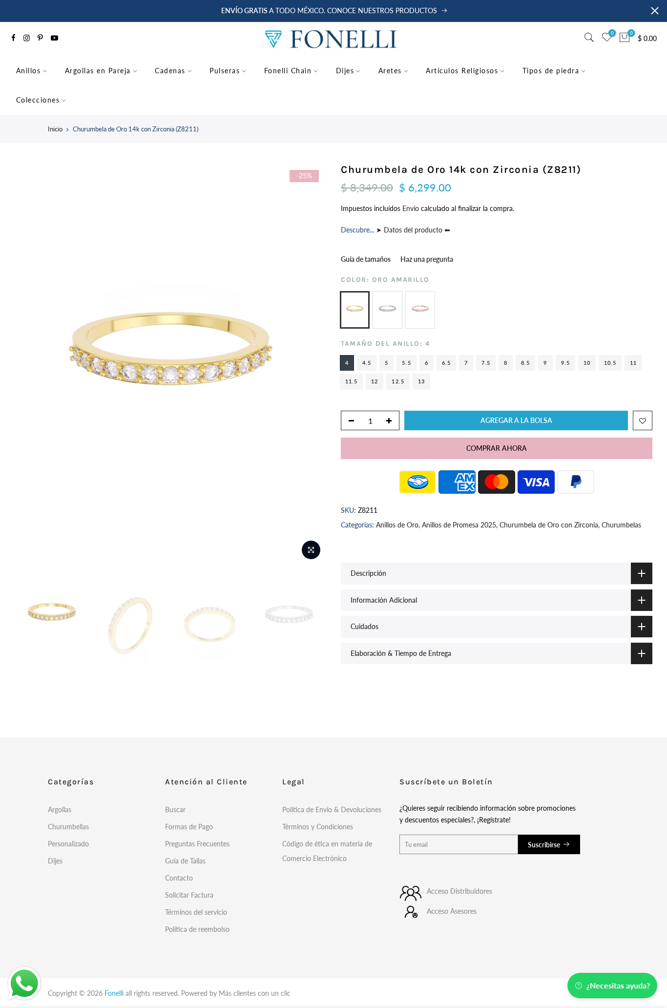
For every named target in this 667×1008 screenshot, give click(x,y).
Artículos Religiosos (462, 70)
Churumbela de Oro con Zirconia (549, 525)
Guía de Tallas (185, 861)
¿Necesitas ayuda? (618, 985)
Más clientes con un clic (255, 993)
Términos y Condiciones (317, 826)
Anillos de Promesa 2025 (459, 525)
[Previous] (32, 364)
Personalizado (68, 844)
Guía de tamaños (366, 259)
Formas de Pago (189, 826)
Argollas (59, 809)
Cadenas (170, 70)
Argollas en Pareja (98, 70)
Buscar (175, 809)
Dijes (345, 70)
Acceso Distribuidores (459, 891)
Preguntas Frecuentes (197, 844)
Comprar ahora (496, 448)
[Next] (309, 364)
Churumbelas (621, 525)
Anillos (28, 70)
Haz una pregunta (426, 259)
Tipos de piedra (551, 70)
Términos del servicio (196, 912)
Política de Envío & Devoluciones (331, 809)
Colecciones (38, 100)
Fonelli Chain (288, 70)
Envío (411, 208)
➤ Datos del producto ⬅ (412, 230)
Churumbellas (68, 826)
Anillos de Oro (397, 525)
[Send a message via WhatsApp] (24, 983)
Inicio (55, 129)
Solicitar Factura (189, 895)
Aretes (390, 70)
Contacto (179, 878)
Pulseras (224, 70)
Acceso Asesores (452, 911)
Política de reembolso (197, 929)
